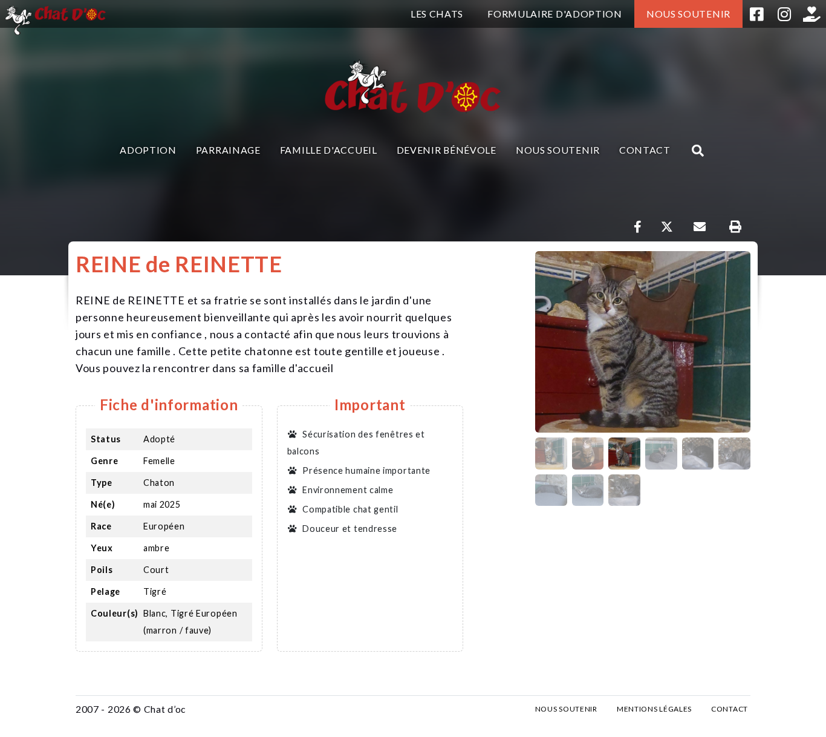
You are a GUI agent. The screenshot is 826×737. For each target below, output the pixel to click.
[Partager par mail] (699, 227)
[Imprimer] (735, 227)
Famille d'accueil (328, 150)
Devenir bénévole (446, 150)
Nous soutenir (688, 13)
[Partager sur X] (667, 227)
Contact (645, 150)
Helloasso (812, 14)
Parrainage (228, 150)
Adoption (148, 150)
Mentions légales (654, 708)
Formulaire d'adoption (554, 13)
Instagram (784, 14)
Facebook (756, 14)
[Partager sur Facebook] (638, 227)
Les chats (437, 13)
